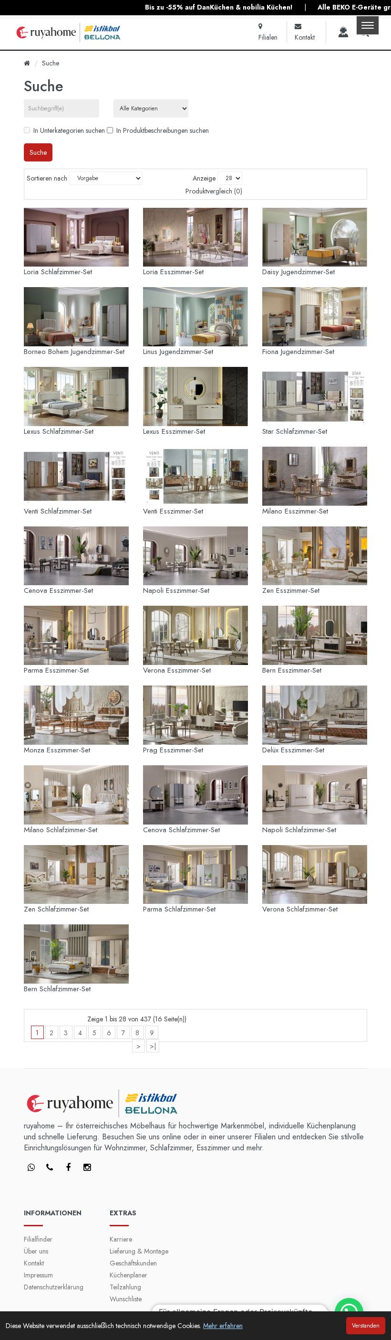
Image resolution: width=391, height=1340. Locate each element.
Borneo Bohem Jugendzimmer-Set (74, 351)
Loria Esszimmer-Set (173, 272)
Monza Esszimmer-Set (57, 750)
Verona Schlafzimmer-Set (300, 909)
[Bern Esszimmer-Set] (314, 635)
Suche (50, 63)
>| (153, 1046)
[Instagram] (87, 1168)
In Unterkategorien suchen (69, 130)
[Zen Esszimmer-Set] (314, 556)
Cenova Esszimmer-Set (58, 590)
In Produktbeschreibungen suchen (162, 130)
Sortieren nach (47, 178)
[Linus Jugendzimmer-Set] (195, 316)
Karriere (121, 1239)
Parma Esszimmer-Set (56, 670)
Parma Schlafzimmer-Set (179, 909)
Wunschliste (126, 1299)
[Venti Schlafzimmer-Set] (76, 476)
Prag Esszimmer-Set (173, 750)
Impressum (38, 1275)
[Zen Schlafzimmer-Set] (76, 874)
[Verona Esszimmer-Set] (195, 635)
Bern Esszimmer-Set (291, 670)
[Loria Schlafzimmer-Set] (76, 237)
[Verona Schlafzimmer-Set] (314, 874)
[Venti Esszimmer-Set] (195, 476)
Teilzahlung (125, 1287)
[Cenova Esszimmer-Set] (76, 556)
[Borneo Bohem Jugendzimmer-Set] (76, 316)
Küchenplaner (128, 1275)
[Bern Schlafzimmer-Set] (76, 954)
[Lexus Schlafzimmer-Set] (76, 396)
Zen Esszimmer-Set (290, 590)
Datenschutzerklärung (53, 1287)
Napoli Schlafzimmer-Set (299, 830)
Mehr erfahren (223, 1325)
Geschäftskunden (133, 1263)
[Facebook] (31, 1168)
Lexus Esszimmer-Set (174, 431)
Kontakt (34, 1263)
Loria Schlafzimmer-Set (58, 272)
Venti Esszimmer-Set (173, 511)
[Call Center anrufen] (343, 32)
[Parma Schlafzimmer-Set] (195, 874)
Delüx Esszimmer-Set (293, 750)
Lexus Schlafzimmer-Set (58, 431)
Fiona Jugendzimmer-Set (298, 351)
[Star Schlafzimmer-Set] (314, 396)
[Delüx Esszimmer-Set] (314, 715)
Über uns (36, 1251)
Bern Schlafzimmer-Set (57, 989)
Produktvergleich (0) (213, 191)
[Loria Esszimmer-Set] (195, 237)
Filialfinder (38, 1239)
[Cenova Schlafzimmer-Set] (195, 795)
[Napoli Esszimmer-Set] (195, 556)
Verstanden (366, 1325)
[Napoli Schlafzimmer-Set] (314, 795)
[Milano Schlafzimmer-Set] (76, 795)
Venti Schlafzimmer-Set (58, 511)
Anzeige (204, 178)
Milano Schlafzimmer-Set (60, 830)
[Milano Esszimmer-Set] (314, 476)
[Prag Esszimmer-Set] (195, 715)
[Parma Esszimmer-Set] (76, 635)
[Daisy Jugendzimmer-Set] (314, 237)
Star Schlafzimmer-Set (294, 431)
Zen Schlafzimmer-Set (56, 909)
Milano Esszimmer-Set (295, 511)
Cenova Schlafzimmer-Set (181, 830)
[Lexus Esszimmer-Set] (195, 396)
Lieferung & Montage (139, 1251)
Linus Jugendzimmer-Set (178, 351)
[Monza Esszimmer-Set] (76, 715)
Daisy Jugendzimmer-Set (298, 272)
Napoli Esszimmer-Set (176, 590)
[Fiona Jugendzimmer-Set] (314, 316)
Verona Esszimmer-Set (177, 670)
